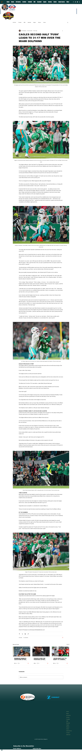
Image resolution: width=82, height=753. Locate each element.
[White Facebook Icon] (14, 752)
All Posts (14, 22)
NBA (24, 22)
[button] (67, 22)
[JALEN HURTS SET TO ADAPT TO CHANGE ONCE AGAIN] (60, 651)
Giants (44, 22)
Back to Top (2, 748)
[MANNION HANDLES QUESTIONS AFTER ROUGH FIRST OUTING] (21, 651)
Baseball (29, 22)
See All (68, 644)
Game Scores (69, 730)
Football (19, 22)
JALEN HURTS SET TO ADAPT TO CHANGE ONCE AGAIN (60, 659)
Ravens (39, 22)
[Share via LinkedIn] (25, 633)
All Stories (68, 715)
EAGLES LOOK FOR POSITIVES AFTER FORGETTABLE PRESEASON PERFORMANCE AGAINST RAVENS (39, 659)
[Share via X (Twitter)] (22, 633)
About (67, 713)
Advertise (68, 734)
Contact (68, 732)
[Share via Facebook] (19, 633)
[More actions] (62, 30)
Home (67, 711)
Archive (67, 717)
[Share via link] (28, 633)
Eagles (34, 22)
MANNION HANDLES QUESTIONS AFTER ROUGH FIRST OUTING (21, 659)
